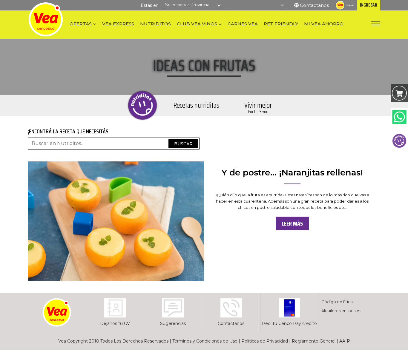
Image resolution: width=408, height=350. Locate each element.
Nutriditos (155, 24)
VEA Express (118, 24)
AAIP (344, 341)
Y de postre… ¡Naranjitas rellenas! (292, 172)
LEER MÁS (292, 223)
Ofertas (81, 24)
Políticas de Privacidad (264, 341)
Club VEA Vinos (197, 24)
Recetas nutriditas (196, 105)
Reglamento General (313, 341)
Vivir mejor (258, 107)
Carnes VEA (243, 24)
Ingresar (368, 5)
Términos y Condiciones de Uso (204, 341)
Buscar (183, 144)
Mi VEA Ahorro (323, 24)
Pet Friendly (281, 24)
